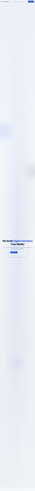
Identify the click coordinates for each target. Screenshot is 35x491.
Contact (22, 1)
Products (18, 1)
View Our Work (21, 252)
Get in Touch (31, 1)
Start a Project (13, 252)
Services (14, 1)
